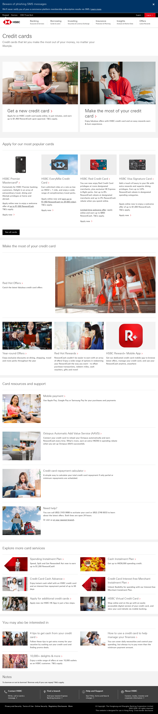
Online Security (41, 706)
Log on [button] (149, 15)
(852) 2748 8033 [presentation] (100, 512)
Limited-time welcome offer (93, 210)
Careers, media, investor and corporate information (136, 697)
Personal (5, 15)
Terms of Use (28, 706)
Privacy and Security (13, 706)
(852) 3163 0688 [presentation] (62, 512)
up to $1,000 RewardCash (22, 206)
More (70, 706)
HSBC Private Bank (26, 15)
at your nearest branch (63, 520)
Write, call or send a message (16, 697)
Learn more (96, 9)
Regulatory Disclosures (58, 706)
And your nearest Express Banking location (57, 697)
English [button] (140, 15)
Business (14, 15)
